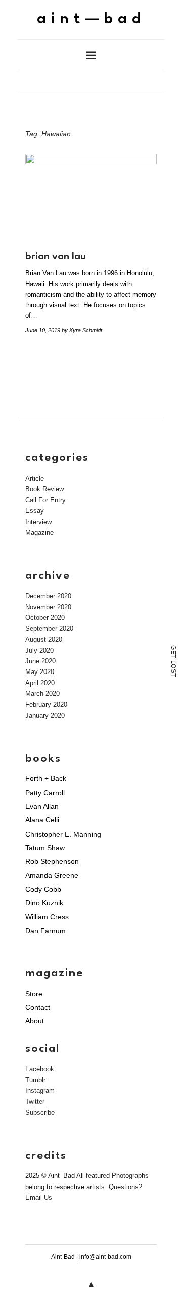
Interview (38, 522)
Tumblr (35, 1080)
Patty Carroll (45, 792)
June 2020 (40, 661)
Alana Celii (42, 820)
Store (33, 994)
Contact (37, 1007)
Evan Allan (42, 806)
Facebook (39, 1069)
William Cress (47, 917)
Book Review (44, 489)
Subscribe (40, 1112)
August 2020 (43, 639)
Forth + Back (45, 778)
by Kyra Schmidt (82, 330)
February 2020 (46, 704)
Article (34, 478)
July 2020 (39, 650)
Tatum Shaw (45, 848)
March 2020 (42, 693)
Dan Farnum (45, 931)
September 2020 (49, 629)
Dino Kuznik (44, 903)
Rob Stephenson (52, 861)
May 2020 (39, 672)
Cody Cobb (43, 889)
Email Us (38, 1197)
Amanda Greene (51, 875)
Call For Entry (45, 500)
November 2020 (48, 607)
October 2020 (45, 617)
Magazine (39, 532)
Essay (34, 511)
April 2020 (40, 683)
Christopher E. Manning (63, 834)
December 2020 (48, 596)
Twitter (34, 1101)
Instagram (40, 1090)
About (34, 1021)
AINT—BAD (91, 19)
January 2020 (45, 715)
